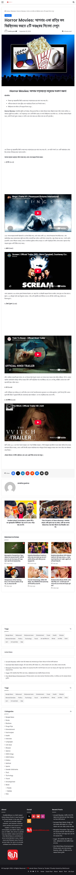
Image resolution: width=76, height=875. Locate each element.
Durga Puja (9, 726)
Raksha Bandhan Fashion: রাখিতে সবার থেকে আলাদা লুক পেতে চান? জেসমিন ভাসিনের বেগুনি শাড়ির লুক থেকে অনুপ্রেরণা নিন (37, 558)
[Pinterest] (27, 473)
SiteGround (65, 868)
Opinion (8, 751)
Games (9, 791)
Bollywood (19, 635)
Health (55, 635)
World (7, 785)
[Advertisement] (38, 134)
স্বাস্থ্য (21, 642)
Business (8, 723)
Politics (20, 638)
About (56, 871)
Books (8, 720)
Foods (48, 635)
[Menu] (2, 3)
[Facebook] (13, 473)
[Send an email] (16, 31)
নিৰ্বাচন (7, 794)
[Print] (46, 473)
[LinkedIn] (23, 473)
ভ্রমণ (7, 642)
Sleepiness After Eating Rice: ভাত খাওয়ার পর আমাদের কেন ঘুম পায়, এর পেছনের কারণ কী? (14, 582)
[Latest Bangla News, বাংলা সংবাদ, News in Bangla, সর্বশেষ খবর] (9, 2)
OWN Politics (10, 757)
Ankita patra (11, 31)
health (8, 735)
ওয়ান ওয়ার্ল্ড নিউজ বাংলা (45, 638)
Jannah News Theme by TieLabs (39, 868)
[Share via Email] (42, 473)
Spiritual (8, 763)
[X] (18, 473)
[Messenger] (37, 473)
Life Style (9, 745)
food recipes (10, 732)
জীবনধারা (53, 638)
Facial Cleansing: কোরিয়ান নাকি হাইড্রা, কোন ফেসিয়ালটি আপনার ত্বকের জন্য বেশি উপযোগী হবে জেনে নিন (38, 582)
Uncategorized (10, 781)
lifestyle (13, 11)
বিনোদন (66, 638)
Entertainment (40, 635)
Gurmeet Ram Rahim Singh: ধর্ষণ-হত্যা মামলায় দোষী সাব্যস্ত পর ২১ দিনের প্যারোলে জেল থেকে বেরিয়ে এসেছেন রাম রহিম (35, 665)
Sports (8, 766)
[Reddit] (32, 473)
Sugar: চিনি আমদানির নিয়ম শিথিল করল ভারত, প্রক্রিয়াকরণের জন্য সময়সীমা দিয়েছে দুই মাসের (28, 673)
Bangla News (9, 635)
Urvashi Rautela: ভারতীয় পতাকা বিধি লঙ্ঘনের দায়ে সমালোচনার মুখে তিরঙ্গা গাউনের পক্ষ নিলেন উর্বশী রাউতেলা (32, 661)
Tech (7, 772)
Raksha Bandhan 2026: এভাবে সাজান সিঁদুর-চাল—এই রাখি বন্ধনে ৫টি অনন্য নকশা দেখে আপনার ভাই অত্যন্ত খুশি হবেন (61, 582)
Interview (9, 738)
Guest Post (49, 871)
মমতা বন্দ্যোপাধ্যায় (14, 642)
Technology (28, 638)
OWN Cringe (10, 754)
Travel (36, 638)
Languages (9, 741)
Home (8, 11)
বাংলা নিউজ (60, 638)
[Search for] (74, 3)
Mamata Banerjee (10, 638)
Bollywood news (28, 635)
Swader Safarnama (12, 769)
